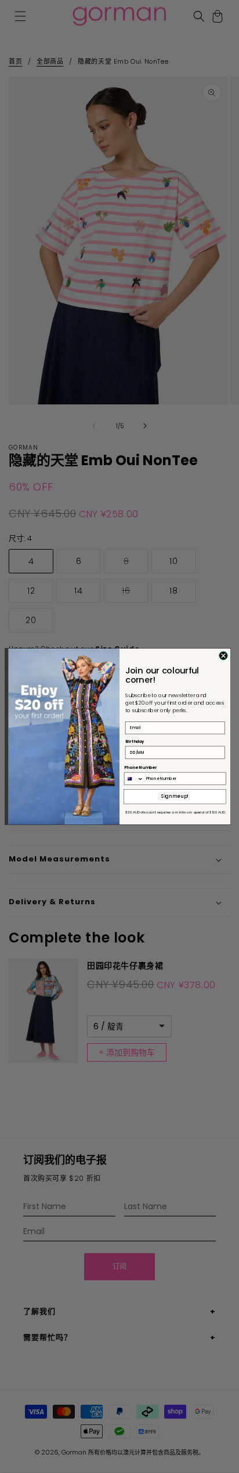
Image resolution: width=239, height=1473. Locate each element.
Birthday (134, 741)
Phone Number (140, 768)
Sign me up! (175, 796)
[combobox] (133, 778)
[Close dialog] (223, 655)
